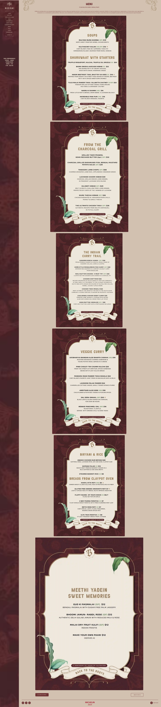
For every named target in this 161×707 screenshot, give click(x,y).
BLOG (9, 28)
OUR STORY (9, 15)
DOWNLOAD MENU (42, 694)
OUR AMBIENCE (9, 20)
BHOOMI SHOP (9, 32)
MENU (9, 19)
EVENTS (9, 30)
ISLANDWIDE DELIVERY (9, 24)
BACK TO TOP (136, 694)
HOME (9, 13)
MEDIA (9, 26)
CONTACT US (9, 34)
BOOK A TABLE (9, 22)
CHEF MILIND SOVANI (9, 17)
